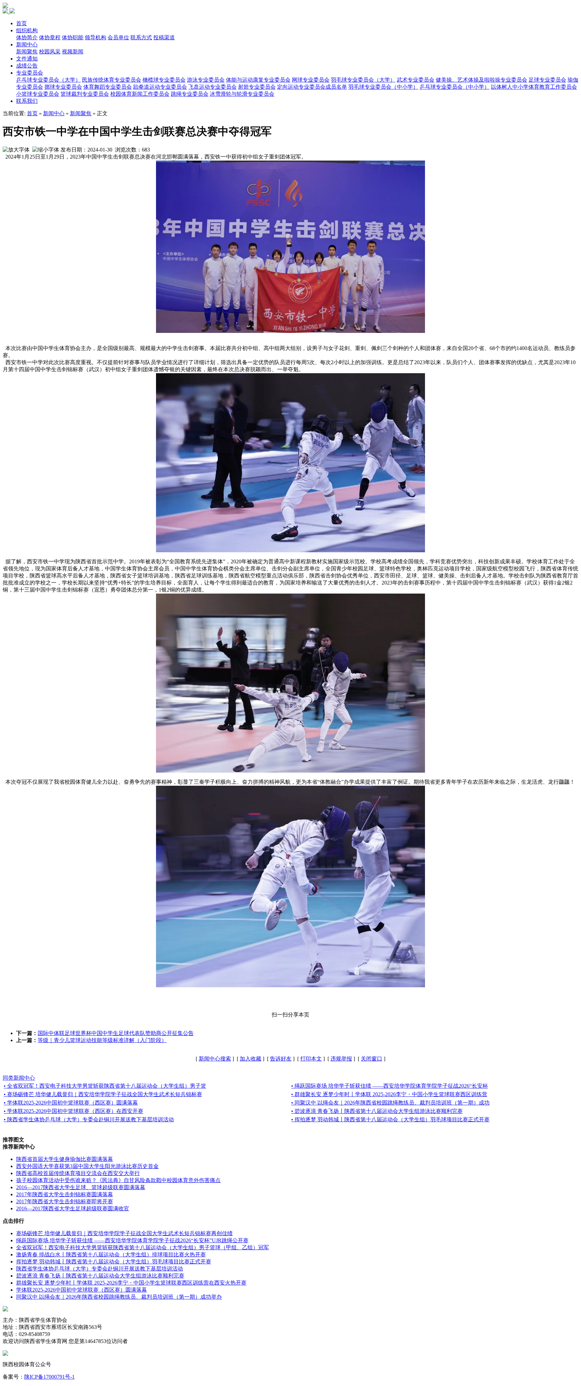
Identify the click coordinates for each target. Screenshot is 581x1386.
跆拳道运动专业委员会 (160, 87)
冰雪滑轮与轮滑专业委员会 (242, 94)
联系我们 (27, 101)
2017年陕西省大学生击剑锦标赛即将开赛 (64, 1201)
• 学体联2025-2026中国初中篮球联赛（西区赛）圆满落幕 (71, 1103)
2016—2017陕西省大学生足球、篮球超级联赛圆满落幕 (80, 1187)
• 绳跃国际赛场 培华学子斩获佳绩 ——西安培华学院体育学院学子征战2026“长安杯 (389, 1086)
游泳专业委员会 (206, 80)
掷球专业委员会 (63, 87)
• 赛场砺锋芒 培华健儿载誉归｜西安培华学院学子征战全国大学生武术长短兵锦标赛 (103, 1094)
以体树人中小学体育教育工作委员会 (534, 87)
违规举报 (341, 1059)
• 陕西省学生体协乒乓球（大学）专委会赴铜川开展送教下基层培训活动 (89, 1119)
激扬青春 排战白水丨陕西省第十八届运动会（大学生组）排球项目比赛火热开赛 (111, 1254)
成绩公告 (27, 66)
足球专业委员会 (547, 80)
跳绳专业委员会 (189, 94)
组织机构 (27, 30)
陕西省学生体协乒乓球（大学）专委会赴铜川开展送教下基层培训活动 (99, 1268)
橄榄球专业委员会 (164, 80)
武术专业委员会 (415, 80)
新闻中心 (27, 44)
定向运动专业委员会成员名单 (312, 87)
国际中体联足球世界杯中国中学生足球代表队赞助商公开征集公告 (116, 1033)
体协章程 (50, 37)
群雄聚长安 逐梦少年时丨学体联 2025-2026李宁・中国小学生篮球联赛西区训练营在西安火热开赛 (131, 1283)
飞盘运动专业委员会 (212, 87)
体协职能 (72, 37)
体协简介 (27, 37)
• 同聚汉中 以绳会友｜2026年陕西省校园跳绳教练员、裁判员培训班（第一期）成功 (390, 1103)
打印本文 (311, 1059)
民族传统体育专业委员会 (111, 80)
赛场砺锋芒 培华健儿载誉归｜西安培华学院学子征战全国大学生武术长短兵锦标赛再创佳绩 (124, 1233)
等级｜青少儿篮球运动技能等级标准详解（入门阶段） (102, 1040)
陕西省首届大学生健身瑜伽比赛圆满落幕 (64, 1159)
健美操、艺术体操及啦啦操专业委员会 (481, 80)
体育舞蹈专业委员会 (107, 87)
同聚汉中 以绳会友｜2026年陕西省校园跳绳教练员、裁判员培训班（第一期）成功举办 (119, 1297)
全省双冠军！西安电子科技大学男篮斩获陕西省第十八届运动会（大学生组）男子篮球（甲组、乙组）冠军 (142, 1247)
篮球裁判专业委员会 (85, 94)
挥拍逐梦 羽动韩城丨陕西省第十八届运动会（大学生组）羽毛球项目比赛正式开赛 (113, 1261)
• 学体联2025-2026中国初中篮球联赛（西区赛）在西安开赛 (73, 1111)
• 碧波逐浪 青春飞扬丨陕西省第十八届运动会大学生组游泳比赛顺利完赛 (377, 1111)
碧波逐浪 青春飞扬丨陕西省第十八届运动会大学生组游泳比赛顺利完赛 (100, 1276)
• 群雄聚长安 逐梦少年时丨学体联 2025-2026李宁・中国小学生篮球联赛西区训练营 (389, 1094)
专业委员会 (29, 73)
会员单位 (118, 37)
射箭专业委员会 (257, 87)
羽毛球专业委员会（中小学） (383, 87)
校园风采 (50, 51)
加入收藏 (250, 1059)
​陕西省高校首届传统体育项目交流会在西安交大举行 (78, 1173)
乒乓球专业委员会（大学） (48, 80)
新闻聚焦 (27, 51)
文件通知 (27, 58)
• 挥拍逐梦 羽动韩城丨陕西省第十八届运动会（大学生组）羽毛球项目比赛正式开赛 (390, 1119)
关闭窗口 (371, 1059)
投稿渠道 (164, 37)
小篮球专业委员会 (37, 94)
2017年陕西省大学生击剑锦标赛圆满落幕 (64, 1194)
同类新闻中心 (19, 1078)
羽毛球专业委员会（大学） (363, 80)
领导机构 (95, 37)
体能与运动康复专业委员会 (258, 80)
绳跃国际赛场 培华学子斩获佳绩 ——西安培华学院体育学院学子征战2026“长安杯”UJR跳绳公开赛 (132, 1240)
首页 (21, 23)
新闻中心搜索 (215, 1059)
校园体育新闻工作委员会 (139, 94)
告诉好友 (281, 1059)
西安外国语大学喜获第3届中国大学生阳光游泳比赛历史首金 (87, 1166)
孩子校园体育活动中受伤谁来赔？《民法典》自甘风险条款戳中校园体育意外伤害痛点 (118, 1180)
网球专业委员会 (311, 80)
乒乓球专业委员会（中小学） (455, 87)
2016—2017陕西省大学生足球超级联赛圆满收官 (72, 1208)
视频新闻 (72, 51)
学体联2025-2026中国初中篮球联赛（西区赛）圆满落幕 (81, 1290)
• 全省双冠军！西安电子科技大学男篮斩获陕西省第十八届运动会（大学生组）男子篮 (105, 1086)
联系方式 (141, 37)
